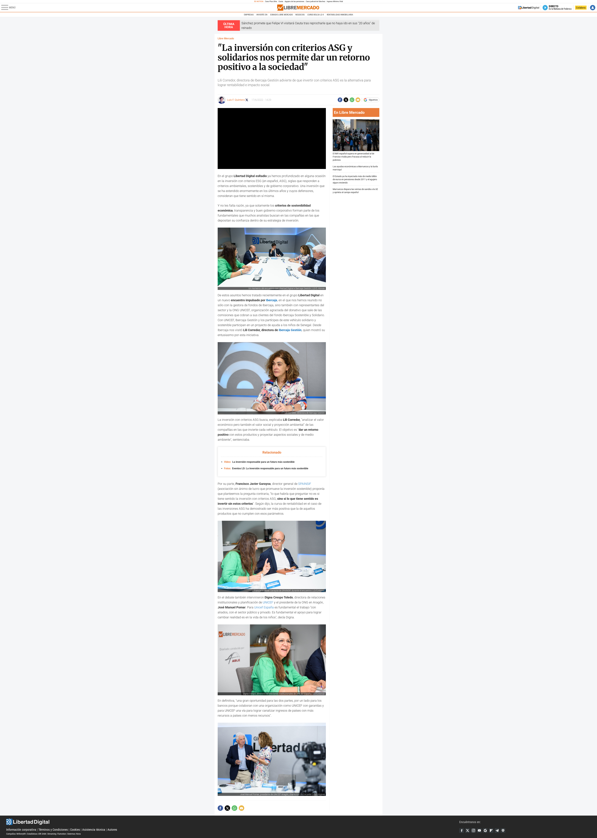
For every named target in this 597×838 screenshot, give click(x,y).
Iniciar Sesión (592, 7)
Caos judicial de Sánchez (315, 1)
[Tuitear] (346, 99)
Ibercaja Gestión (290, 330)
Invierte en (261, 14)
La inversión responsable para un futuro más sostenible (259, 461)
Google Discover (485, 830)
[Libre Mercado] (298, 8)
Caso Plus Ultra (271, 1)
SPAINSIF (304, 484)
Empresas (249, 14)
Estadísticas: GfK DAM (36, 834)
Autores (112, 829)
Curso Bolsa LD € (315, 14)
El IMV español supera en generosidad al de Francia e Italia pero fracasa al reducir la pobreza (353, 156)
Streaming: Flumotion (56, 834)
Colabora (580, 7)
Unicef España (264, 607)
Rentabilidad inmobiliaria (340, 14)
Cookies (75, 829)
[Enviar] (352, 99)
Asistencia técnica (93, 829)
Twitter (467, 830)
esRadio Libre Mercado (281, 14)
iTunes (503, 830)
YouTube (479, 830)
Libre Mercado (226, 38)
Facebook (461, 830)
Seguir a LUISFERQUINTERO (246, 99)
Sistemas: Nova (74, 834)
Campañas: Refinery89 (16, 834)
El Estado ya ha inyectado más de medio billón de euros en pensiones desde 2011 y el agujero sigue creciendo (355, 179)
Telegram (497, 830)
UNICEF (268, 602)
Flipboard (491, 830)
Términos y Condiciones (53, 829)
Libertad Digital (232, 822)
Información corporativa (21, 829)
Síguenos (373, 100)
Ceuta (281, 1)
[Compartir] (340, 99)
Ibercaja (271, 300)
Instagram (473, 830)
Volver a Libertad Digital (528, 7)
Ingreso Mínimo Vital (335, 1)
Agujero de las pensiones (294, 1)
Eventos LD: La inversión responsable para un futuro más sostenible (266, 468)
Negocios (300, 14)
